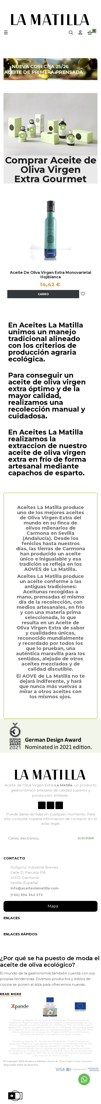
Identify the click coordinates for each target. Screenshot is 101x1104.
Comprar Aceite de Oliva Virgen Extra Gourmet (50, 169)
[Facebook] (42, 805)
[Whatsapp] (59, 805)
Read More (10, 987)
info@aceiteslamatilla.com (34, 888)
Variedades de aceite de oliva (42, 958)
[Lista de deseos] (82, 293)
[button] (50, 906)
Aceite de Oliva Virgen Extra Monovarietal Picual (50, 274)
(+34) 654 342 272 (27, 895)
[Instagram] (50, 805)
